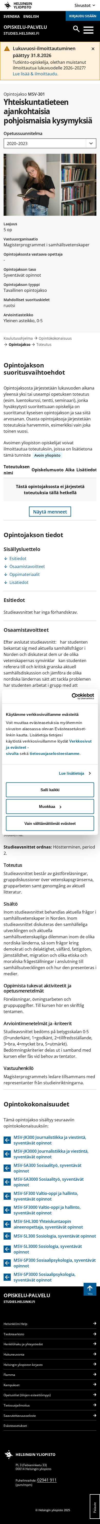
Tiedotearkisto (14, 1334)
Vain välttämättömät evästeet (50, 823)
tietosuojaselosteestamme (54, 753)
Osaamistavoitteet (27, 566)
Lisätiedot (18, 582)
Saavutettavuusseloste (20, 1415)
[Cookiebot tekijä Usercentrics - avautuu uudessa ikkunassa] (72, 696)
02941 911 (47, 1480)
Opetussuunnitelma (23, 133)
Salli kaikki (50, 789)
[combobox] (50, 143)
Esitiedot (17, 558)
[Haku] (76, 29)
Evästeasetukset (15, 1425)
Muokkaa (47, 806)
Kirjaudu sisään (82, 16)
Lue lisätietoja (71, 773)
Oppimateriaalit (24, 574)
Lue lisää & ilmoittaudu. (35, 74)
